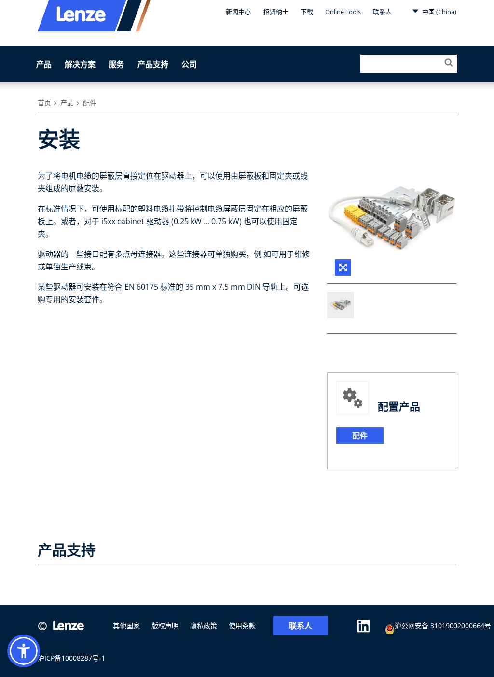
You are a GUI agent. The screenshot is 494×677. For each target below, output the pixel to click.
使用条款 (242, 625)
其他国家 (126, 625)
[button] (24, 651)
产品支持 (152, 64)
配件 (89, 102)
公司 (189, 64)
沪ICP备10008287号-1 (71, 658)
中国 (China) (438, 11)
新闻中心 (238, 11)
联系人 (382, 11)
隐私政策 (203, 625)
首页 (44, 102)
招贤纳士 (275, 11)
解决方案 (80, 64)
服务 (116, 64)
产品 (44, 64)
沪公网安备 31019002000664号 (443, 625)
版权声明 (164, 625)
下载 (307, 11)
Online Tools (343, 11)
